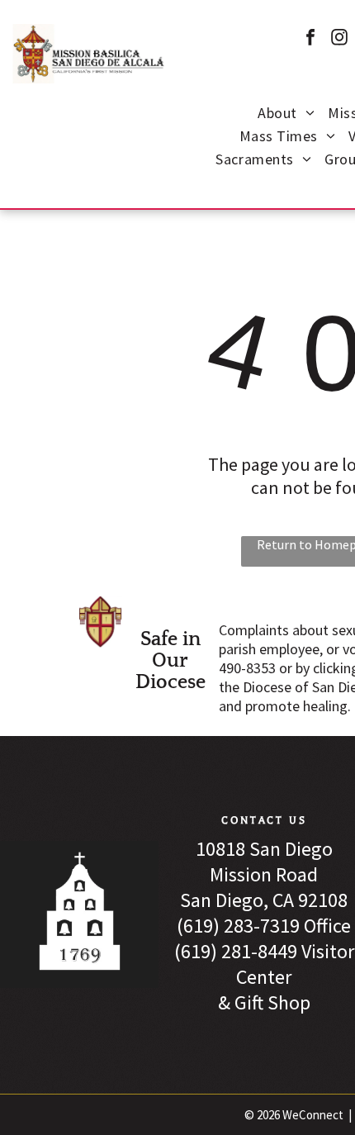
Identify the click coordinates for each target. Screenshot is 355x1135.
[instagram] (339, 39)
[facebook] (310, 39)
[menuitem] (286, 114)
